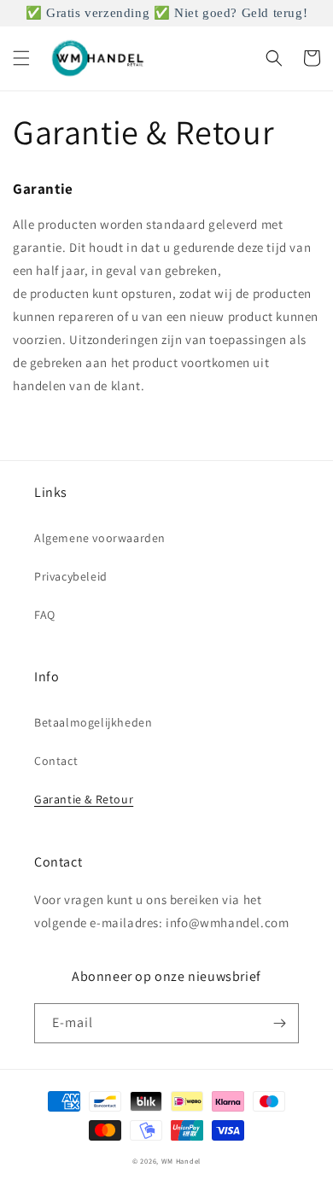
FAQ (45, 614)
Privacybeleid (71, 576)
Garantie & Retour (83, 799)
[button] (21, 58)
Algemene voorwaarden (100, 538)
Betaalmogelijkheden (93, 722)
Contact (56, 760)
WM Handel (181, 1160)
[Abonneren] (279, 1023)
